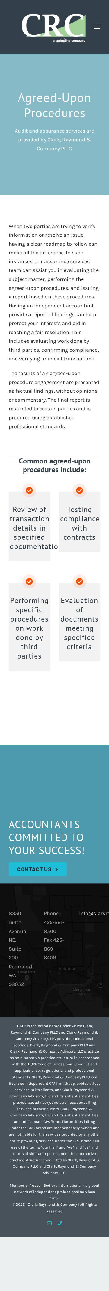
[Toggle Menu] (97, 27)
